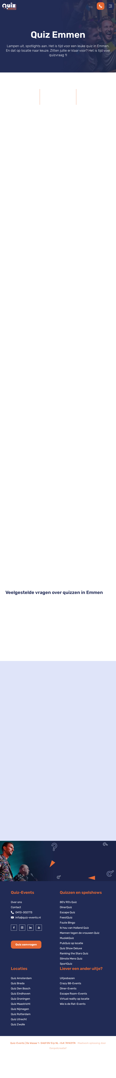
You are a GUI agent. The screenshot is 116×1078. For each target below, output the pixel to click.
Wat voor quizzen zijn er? (26, 621)
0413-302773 (23, 912)
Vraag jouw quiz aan (99, 474)
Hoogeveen (17, 805)
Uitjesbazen (67, 978)
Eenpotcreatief (58, 1048)
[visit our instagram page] (22, 928)
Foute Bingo (67, 922)
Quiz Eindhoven (20, 993)
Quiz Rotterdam (21, 1014)
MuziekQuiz (67, 938)
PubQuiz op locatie (71, 943)
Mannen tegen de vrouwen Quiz (79, 933)
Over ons (16, 902)
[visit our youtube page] (39, 928)
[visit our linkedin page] (30, 928)
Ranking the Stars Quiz (74, 953)
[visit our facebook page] (14, 928)
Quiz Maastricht (20, 1004)
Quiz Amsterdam (21, 978)
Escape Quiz (67, 912)
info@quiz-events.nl (28, 917)
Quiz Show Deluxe (58, 569)
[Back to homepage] (9, 6)
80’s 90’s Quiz (68, 902)
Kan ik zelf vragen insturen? (28, 645)
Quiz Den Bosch (20, 988)
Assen (14, 795)
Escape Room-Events (73, 993)
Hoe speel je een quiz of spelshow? (33, 633)
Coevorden (17, 810)
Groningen (16, 815)
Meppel (14, 800)
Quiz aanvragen (26, 944)
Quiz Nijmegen (20, 1009)
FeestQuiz (66, 917)
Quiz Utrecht (19, 1019)
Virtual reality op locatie (74, 998)
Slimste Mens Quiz (71, 958)
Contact (16, 907)
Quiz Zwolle (18, 1024)
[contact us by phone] (102, 6)
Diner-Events (68, 988)
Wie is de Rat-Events (72, 1004)
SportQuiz (66, 963)
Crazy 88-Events (70, 983)
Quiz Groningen (20, 998)
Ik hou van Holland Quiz (74, 927)
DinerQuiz (66, 907)
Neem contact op (21, 842)
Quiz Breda (17, 983)
